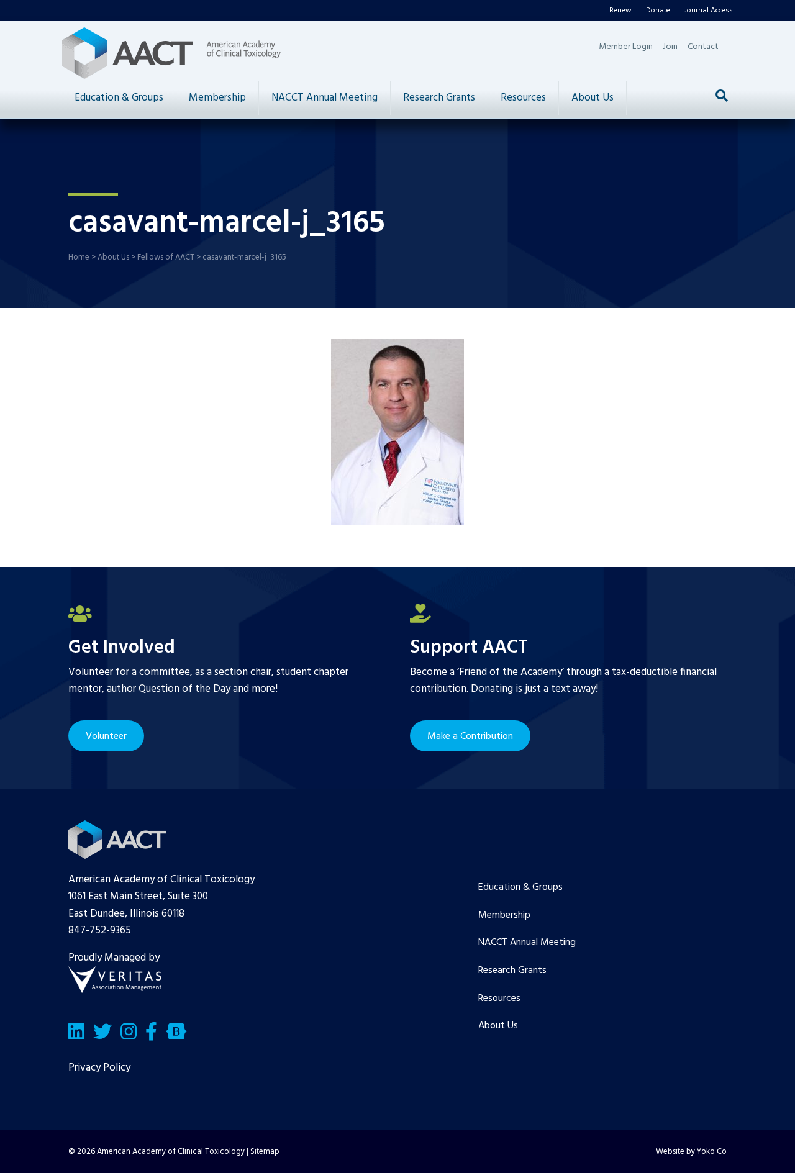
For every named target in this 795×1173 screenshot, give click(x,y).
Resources (523, 97)
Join (670, 47)
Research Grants (439, 97)
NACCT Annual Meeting (324, 97)
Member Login (626, 47)
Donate (658, 10)
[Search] (722, 95)
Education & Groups (119, 97)
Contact (703, 47)
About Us (592, 97)
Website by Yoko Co (691, 1151)
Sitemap (264, 1151)
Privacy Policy (99, 1067)
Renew (620, 10)
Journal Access (708, 10)
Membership (217, 97)
